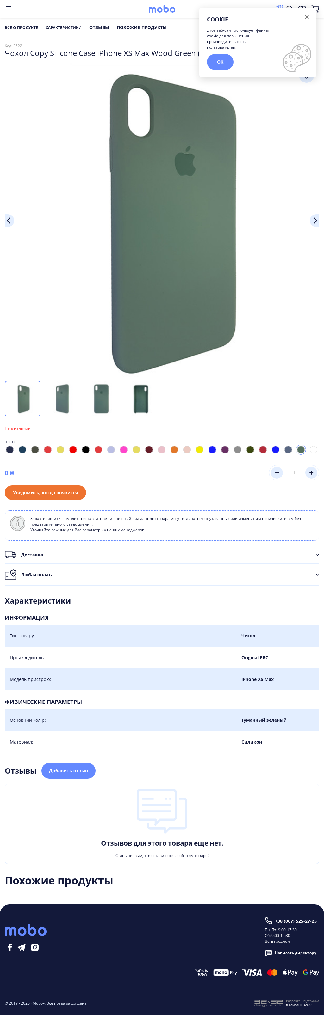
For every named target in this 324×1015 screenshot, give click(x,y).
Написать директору (295, 953)
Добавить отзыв (68, 771)
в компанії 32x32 (299, 1004)
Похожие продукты (142, 27)
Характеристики (64, 27)
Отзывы (99, 27)
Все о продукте (21, 27)
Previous (9, 220)
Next (314, 220)
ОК (220, 62)
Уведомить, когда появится (45, 492)
